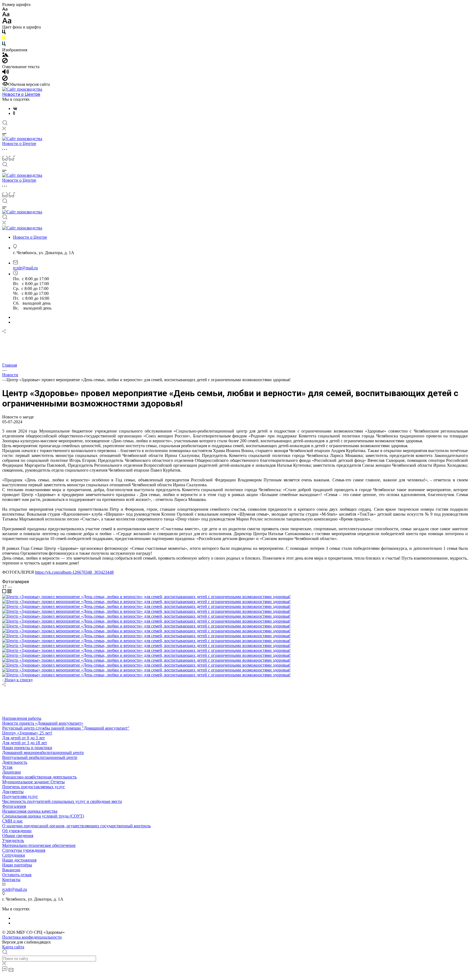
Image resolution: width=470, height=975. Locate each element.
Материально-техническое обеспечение (39, 845)
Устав (7, 767)
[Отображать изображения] (5, 55)
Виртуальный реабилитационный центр (39, 757)
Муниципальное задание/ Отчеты (33, 782)
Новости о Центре (21, 94)
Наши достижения (19, 860)
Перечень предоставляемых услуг (33, 786)
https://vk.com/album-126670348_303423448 (74, 572)
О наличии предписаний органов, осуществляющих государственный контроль (76, 825)
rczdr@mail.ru (25, 268)
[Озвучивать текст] (5, 73)
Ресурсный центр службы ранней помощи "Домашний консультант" (65, 728)
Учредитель (13, 840)
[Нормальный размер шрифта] (6, 15)
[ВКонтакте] (15, 108)
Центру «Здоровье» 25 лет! (27, 733)
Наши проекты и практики (27, 747)
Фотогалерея (14, 806)
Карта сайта (13, 947)
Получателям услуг (20, 796)
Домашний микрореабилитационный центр (43, 752)
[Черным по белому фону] (3, 33)
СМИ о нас (12, 821)
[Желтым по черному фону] (3, 39)
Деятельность (14, 762)
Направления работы (21, 718)
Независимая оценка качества (29, 811)
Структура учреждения (23, 850)
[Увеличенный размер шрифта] (6, 22)
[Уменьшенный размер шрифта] (4, 9)
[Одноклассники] (14, 113)
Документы (13, 791)
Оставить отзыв (17, 874)
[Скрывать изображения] (5, 61)
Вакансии (11, 869)
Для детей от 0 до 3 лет (23, 738)
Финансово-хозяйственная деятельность (39, 777)
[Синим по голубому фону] (3, 45)
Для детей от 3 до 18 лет (24, 742)
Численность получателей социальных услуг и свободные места (62, 801)
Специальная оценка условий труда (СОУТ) (43, 816)
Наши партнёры (17, 865)
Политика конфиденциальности (32, 937)
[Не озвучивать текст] (5, 79)
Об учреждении (17, 830)
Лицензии (11, 772)
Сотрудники (13, 855)
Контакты (11, 879)
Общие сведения (17, 835)
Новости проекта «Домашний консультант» (42, 723)
